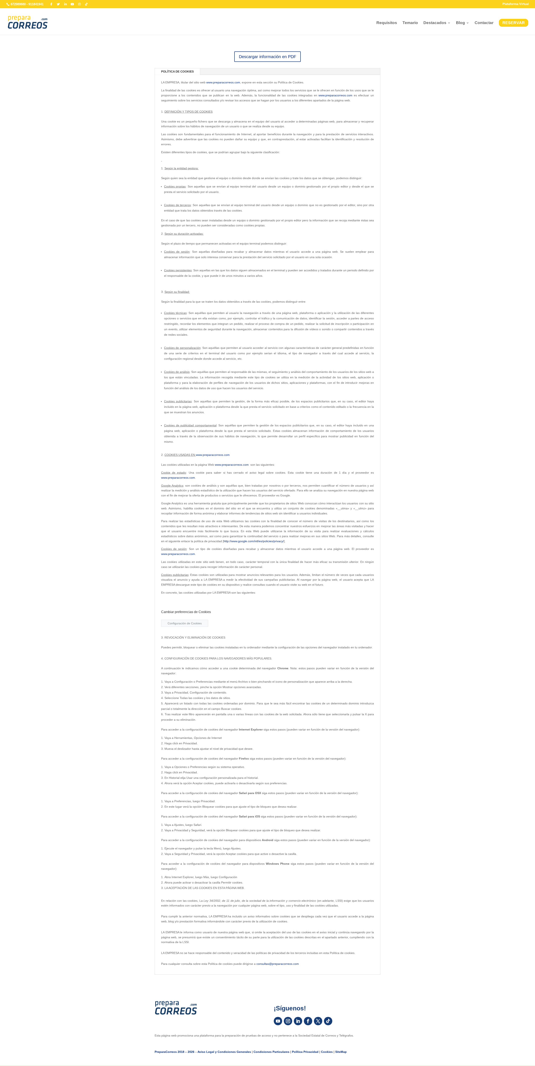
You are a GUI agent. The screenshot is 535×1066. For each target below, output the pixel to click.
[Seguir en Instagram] (288, 1021)
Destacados (434, 23)
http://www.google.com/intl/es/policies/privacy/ (254, 541)
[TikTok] (86, 4)
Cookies (327, 1051)
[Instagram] (79, 4)
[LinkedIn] (65, 4)
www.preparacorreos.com (223, 82)
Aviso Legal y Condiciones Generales (224, 1051)
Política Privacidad (305, 1051)
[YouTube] (72, 4)
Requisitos (386, 23)
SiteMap (341, 1051)
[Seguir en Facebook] (308, 1021)
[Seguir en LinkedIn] (298, 1021)
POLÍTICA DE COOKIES (177, 71)
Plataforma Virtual (515, 4)
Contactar (484, 23)
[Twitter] (58, 4)
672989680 (18, 4)
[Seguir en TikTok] (328, 1021)
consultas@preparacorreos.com (277, 963)
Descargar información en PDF (267, 56)
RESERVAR (513, 22)
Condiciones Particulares (271, 1051)
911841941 (35, 4)
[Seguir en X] (318, 1021)
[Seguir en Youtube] (278, 1021)
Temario (410, 23)
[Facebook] (51, 4)
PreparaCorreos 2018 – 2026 (174, 1051)
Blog (460, 23)
